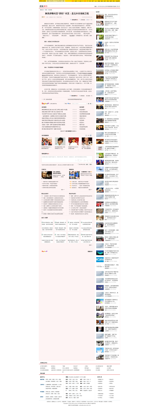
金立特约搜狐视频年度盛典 (110, 6)
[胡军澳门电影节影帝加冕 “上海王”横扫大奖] (86, 235)
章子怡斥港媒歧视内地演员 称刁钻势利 (79, 204)
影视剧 (88, 383)
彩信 (81, 395)
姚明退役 (53, 368)
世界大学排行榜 (110, 370)
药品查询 (112, 381)
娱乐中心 (42, 377)
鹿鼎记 (70, 395)
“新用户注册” (66, 164)
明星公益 (48, 391)
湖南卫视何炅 (83, 116)
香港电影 (57, 391)
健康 (73, 388)
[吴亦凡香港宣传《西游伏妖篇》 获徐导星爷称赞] (47, 223)
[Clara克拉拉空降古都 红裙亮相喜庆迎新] (86, 223)
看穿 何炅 (82, 124)
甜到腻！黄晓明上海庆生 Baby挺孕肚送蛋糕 (53, 213)
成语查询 (100, 383)
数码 (70, 390)
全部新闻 (105, 401)
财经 (67, 381)
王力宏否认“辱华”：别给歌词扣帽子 (79, 208)
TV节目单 (100, 395)
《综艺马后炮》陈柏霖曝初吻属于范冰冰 (80, 183)
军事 (70, 379)
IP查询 (111, 383)
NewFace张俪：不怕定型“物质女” (49, 183)
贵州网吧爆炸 (77, 370)
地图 (75, 397)
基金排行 (112, 379)
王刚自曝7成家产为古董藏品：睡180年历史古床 (81, 209)
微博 (111, 1)
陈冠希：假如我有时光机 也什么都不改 (79, 213)
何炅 (88, 23)
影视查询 (100, 381)
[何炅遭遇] (46, 141)
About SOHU (90, 401)
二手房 (77, 383)
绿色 (91, 388)
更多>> (90, 245)
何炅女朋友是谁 (84, 111)
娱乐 (80, 1)
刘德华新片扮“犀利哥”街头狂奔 (78, 198)
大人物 (59, 384)
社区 (57, 381)
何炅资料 (82, 120)
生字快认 (100, 397)
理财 (73, 381)
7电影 (63, 366)
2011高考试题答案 (44, 370)
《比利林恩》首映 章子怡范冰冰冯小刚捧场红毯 (54, 196)
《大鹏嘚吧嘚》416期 (86, 171)
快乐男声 (72, 35)
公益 (73, 379)
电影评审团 (48, 388)
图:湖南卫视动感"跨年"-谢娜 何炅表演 (51, 129)
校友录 (90, 390)
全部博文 (110, 401)
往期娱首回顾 (56, 398)
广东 (80, 393)
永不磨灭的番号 (43, 366)
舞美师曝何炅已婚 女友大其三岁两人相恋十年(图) (54, 109)
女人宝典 (112, 395)
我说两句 (118, 1)
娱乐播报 (48, 381)
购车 (70, 383)
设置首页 (49, 401)
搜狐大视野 (109, 366)
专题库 (55, 396)
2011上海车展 (65, 368)
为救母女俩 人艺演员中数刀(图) (78, 200)
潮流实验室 (54, 384)
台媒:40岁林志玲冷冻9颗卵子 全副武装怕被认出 (81, 211)
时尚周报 (53, 386)
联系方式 (79, 401)
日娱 (59, 393)
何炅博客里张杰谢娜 (85, 114)
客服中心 (74, 401)
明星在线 (48, 386)
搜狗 (63, 1)
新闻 (67, 379)
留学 (88, 386)
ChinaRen (51, 1)
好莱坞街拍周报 (52, 187)
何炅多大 (82, 122)
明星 (47, 379)
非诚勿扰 (98, 368)
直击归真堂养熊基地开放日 (75, 99)
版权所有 (94, 403)
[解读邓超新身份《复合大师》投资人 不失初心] (73, 235)
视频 (99, 1)
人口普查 (109, 368)
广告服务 (69, 401)
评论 (77, 379)
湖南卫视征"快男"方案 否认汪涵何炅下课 (52, 111)
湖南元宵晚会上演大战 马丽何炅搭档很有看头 (53, 118)
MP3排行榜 (112, 386)
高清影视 (53, 381)
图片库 (60, 396)
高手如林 (87, 368)
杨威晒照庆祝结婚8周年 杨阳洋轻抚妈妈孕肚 (53, 202)
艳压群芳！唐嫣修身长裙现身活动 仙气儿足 (53, 204)
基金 (77, 381)
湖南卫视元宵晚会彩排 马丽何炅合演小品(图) (53, 120)
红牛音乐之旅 (101, 6)
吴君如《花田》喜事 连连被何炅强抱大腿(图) (53, 124)
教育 (81, 386)
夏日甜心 (53, 366)
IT (87, 1)
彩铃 (78, 395)
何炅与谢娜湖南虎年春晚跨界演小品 (51, 126)
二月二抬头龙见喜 (47, 99)
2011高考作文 (88, 370)
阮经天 (85, 73)
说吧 (78, 397)
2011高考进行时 (99, 366)
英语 (91, 386)
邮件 (105, 1)
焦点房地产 (59, 1)
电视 (46, 9)
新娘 (73, 386)
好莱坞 (52, 391)
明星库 (47, 396)
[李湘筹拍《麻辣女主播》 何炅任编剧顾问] (87, 141)
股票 (70, 381)
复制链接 (83, 19)
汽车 (90, 1)
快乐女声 (76, 366)
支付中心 (59, 401)
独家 (52, 393)
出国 (85, 386)
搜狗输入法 (100, 379)
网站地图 (101, 401)
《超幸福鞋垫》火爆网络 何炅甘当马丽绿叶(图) (54, 116)
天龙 (67, 395)
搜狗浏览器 (100, 393)
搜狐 (48, 1)
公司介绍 (96, 401)
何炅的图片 (82, 109)
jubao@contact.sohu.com (85, 405)
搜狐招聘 (64, 401)
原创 (88, 388)
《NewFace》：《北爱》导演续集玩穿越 (80, 185)
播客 (102, 1)
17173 (55, 1)
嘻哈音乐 (48, 393)
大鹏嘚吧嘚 (48, 384)
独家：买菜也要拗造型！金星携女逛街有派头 (53, 198)
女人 (96, 1)
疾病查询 (100, 388)
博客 (108, 1)
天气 (70, 388)
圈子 (70, 393)
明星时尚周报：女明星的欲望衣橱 (49, 185)
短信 (75, 395)
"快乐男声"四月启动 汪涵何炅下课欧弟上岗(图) (54, 114)
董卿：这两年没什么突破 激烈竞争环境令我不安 (81, 196)
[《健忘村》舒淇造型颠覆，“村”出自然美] (73, 223)
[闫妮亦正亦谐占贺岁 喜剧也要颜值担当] (47, 235)
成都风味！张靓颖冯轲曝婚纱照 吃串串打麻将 (53, 208)
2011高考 (98, 370)
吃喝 (77, 388)
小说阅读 (112, 397)
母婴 (70, 386)
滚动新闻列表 (49, 398)
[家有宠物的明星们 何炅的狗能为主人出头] (60, 141)
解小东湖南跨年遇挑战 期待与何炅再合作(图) (53, 122)
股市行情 (100, 386)
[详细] (62, 176)
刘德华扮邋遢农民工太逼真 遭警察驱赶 (79, 202)
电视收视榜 (54, 388)
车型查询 (112, 393)
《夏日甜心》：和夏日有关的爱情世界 (79, 187)
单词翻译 (112, 390)
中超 (88, 379)
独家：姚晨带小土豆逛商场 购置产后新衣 (52, 206)
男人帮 (118, 6)
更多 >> (63, 189)
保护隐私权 (83, 401)
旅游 (67, 388)
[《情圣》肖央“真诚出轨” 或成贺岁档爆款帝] (60, 235)
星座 (77, 386)
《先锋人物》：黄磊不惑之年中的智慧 (79, 181)
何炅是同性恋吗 (84, 126)
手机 (73, 390)
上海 (77, 393)
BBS (114, 1)
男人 (77, 390)
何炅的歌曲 (82, 129)
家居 (73, 383)
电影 (50, 379)
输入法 (70, 397)
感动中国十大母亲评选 (56, 370)
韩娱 (55, 393)
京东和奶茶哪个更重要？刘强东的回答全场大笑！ (54, 200)
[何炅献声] (73, 141)
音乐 (57, 379)
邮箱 (74, 393)
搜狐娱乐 (42, 9)
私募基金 (76, 368)
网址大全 (100, 390)
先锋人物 (58, 386)
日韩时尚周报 (45, 187)
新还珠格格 (42, 368)
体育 (76, 1)
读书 (85, 388)
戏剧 (60, 379)
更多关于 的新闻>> (68, 131)
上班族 (86, 366)
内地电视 (50, 9)
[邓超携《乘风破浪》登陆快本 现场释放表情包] (60, 223)
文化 (81, 388)
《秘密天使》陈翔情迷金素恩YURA (50, 181)
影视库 (51, 396)
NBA (85, 379)
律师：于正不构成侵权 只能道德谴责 (79, 206)
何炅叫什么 (82, 118)
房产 (93, 1)
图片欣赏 (112, 388)
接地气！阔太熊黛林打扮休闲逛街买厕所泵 (52, 209)
